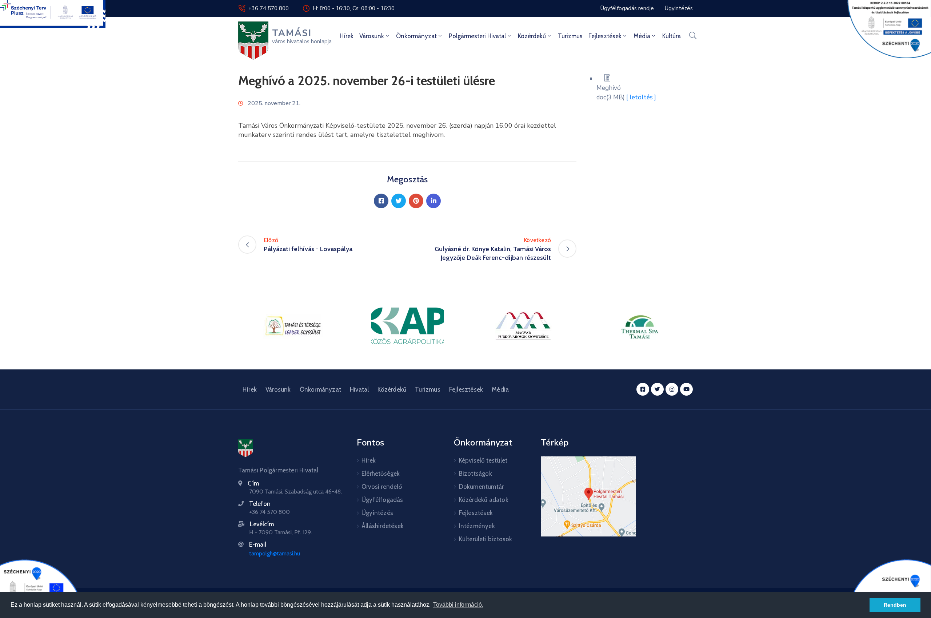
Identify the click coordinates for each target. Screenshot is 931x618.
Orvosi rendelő (381, 486)
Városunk (371, 36)
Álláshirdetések (382, 526)
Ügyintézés (377, 512)
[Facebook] (381, 201)
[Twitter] (398, 201)
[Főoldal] (245, 448)
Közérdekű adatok (483, 499)
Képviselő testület (483, 460)
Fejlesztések (605, 36)
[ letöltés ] (641, 97)
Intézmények (477, 526)
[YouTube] (686, 389)
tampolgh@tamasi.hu (274, 553)
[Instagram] (672, 389)
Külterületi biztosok (485, 539)
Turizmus (570, 36)
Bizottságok (475, 473)
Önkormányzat (416, 36)
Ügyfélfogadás (382, 499)
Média (642, 36)
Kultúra (671, 36)
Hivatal (359, 389)
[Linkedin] (433, 201)
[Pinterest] (416, 201)
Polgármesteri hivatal (477, 36)
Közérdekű (532, 36)
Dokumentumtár (481, 486)
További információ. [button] (458, 605)
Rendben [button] (895, 605)
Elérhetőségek (380, 473)
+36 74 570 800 (268, 8)
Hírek (346, 36)
